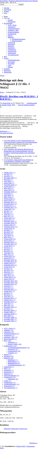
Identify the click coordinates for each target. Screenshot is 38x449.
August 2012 (9, 291)
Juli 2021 (8, 174)
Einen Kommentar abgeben (26, 105)
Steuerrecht (9, 372)
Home (2, 92)
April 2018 (9, 195)
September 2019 (10, 185)
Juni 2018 (8, 193)
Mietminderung (14, 363)
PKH (13, 105)
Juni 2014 (9, 270)
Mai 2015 (8, 251)
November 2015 (10, 244)
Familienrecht (10, 346)
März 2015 (9, 254)
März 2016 (9, 237)
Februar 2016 (10, 239)
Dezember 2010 (10, 307)
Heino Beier (6, 103)
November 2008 (10, 317)
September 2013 (10, 284)
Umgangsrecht (14, 351)
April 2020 (9, 181)
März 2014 (9, 275)
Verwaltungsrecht (11, 388)
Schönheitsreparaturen (16, 365)
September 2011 (10, 302)
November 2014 (10, 261)
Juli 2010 (8, 309)
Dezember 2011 (10, 298)
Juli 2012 (8, 293)
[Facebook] (7, 9)
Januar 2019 (9, 190)
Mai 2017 (8, 213)
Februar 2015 (9, 256)
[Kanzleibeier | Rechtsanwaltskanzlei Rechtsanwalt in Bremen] (2, 75)
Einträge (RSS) (21, 446)
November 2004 (10, 321)
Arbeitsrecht (9, 335)
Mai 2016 (8, 233)
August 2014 (9, 267)
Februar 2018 (9, 199)
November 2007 (10, 319)
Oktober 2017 (9, 206)
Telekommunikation (11, 375)
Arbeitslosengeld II (11, 333)
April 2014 (9, 274)
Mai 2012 (8, 295)
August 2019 (9, 186)
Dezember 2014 (10, 260)
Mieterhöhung (13, 361)
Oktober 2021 (9, 172)
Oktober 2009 (9, 312)
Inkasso (7, 354)
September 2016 (11, 227)
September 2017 (10, 207)
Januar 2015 (9, 258)
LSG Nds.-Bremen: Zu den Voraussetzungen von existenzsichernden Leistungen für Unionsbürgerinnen (20, 141)
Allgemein (9, 332)
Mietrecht (8, 358)
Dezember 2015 (10, 242)
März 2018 (9, 197)
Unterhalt (12, 353)
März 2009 (9, 316)
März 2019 (9, 188)
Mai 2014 (8, 272)
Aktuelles (8, 330)
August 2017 (9, 209)
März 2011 (8, 305)
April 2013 (9, 288)
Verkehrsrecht (10, 382)
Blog (7, 340)
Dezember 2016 (10, 221)
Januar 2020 (9, 183)
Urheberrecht (10, 377)
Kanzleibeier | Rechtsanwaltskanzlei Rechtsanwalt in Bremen (19, 1)
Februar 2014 (10, 277)
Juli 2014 (8, 268)
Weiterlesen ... (33, 443)
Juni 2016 (9, 232)
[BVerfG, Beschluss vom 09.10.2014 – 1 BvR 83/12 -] (5, 112)
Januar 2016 (9, 240)
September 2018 (10, 192)
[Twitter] (6, 8)
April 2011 (8, 303)
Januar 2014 (9, 279)
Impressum (7, 429)
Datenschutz (15, 429)
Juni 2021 (8, 176)
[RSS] (5, 13)
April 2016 (9, 235)
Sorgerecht (13, 349)
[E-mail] (6, 11)
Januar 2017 (9, 220)
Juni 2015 (8, 249)
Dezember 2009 (10, 310)
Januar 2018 (9, 200)
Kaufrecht (9, 356)
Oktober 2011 (9, 300)
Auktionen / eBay (11, 337)
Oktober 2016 (9, 225)
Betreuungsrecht (10, 339)
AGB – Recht (9, 328)
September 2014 (10, 265)
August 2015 (9, 246)
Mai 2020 (8, 179)
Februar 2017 (9, 218)
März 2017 (9, 216)
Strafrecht (8, 374)
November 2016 (10, 223)
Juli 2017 (8, 211)
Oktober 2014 (9, 263)
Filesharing (13, 379)
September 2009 (10, 314)
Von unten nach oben (6, 133)
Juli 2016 (8, 230)
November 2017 (10, 204)
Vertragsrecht (9, 386)
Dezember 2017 (10, 202)
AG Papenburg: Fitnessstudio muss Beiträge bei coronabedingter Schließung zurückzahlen (18, 160)
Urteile (7, 381)
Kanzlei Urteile (6, 105)
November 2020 (10, 178)
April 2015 (9, 253)
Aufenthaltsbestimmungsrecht (19, 347)
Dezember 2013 (10, 281)
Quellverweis (23, 429)
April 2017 (9, 214)
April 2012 (9, 296)
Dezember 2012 (10, 289)
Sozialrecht (9, 370)
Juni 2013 (8, 286)
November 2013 (11, 282)
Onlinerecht (9, 367)
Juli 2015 (8, 247)
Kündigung (13, 360)
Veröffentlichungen (11, 384)
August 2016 (9, 228)
